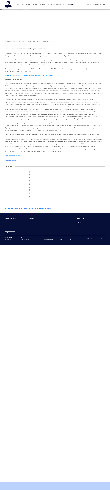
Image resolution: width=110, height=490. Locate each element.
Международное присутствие (56, 4)
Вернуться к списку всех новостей (29, 208)
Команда (42, 4)
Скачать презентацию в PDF (13, 155)
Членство (71, 4)
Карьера (35, 4)
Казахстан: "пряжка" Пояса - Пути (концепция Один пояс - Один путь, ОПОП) (29, 75)
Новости (14, 41)
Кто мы (17, 4)
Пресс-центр (80, 218)
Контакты (79, 225)
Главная (7, 41)
